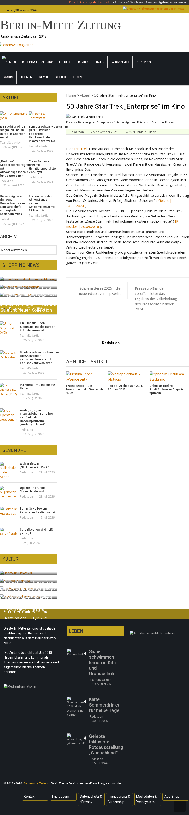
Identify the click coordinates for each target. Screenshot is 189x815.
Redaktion (77, 132)
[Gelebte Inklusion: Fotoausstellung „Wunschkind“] (76, 739)
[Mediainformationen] (32, 687)
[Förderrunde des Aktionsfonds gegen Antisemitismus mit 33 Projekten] (16, 573)
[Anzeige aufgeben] (169, 2)
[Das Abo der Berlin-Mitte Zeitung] (158, 634)
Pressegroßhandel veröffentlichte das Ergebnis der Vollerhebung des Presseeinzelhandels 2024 (156, 298)
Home (71, 95)
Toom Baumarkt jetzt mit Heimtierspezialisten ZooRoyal (43, 167)
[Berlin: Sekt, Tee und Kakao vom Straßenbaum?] (8, 511)
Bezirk (83, 62)
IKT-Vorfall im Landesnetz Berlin (37, 386)
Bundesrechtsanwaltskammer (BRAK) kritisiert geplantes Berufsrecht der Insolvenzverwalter (43, 134)
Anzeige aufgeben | (157, 2)
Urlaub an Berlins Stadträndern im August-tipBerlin (166, 389)
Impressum (60, 796)
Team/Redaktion (10, 142)
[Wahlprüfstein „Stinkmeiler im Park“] (8, 470)
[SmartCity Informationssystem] (153, 8)
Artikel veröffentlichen (129, 2)
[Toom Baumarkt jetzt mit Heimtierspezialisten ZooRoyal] (28, 279)
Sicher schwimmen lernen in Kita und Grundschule (102, 662)
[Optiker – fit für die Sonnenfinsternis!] (8, 492)
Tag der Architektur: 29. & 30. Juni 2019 (125, 387)
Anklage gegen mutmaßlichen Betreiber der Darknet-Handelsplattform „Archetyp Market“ (36, 417)
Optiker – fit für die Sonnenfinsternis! (33, 489)
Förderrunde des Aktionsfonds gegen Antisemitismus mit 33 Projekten (42, 203)
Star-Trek (80, 148)
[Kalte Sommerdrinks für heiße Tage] (76, 707)
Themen (26, 77)
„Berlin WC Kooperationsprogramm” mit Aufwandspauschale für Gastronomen (14, 168)
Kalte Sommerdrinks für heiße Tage (104, 705)
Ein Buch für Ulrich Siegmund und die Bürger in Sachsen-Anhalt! (13, 132)
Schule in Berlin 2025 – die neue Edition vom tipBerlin (100, 291)
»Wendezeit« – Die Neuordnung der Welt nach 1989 (84, 389)
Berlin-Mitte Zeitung (60, 24)
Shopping (144, 62)
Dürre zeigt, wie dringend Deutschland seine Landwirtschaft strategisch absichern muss (13, 205)
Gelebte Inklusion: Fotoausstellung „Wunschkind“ (106, 744)
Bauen (100, 62)
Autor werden (178, 2)
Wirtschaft (121, 62)
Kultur (61, 77)
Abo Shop (171, 796)
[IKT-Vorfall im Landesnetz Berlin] (8, 390)
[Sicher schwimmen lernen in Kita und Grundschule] (76, 653)
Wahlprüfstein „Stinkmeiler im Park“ (34, 465)
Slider (152, 132)
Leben (77, 77)
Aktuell (65, 62)
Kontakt (29, 796)
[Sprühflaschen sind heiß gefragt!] (8, 532)
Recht (43, 77)
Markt (9, 77)
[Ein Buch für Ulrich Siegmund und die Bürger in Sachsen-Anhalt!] (14, 115)
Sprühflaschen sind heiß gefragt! (36, 531)
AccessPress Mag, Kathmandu (100, 783)
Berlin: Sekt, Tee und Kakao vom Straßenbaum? (37, 510)
